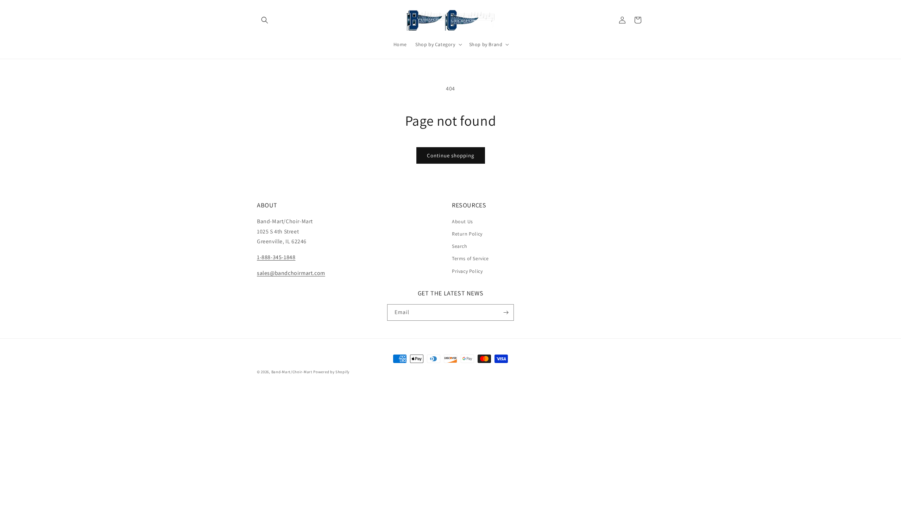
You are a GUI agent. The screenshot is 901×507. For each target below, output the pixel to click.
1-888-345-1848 (276, 257)
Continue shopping (450, 155)
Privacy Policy (467, 271)
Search (459, 246)
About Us (462, 221)
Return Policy (467, 234)
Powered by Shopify (331, 371)
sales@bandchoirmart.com (291, 273)
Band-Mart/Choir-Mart (292, 371)
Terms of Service (470, 258)
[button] (264, 20)
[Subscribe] (505, 312)
